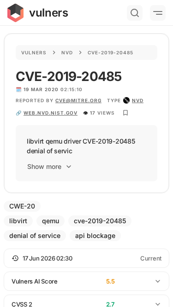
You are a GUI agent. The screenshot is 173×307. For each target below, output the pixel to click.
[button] (86, 258)
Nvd (67, 52)
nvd (137, 100)
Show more (44, 166)
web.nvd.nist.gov (51, 113)
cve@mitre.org (78, 100)
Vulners (34, 52)
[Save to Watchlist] (125, 113)
